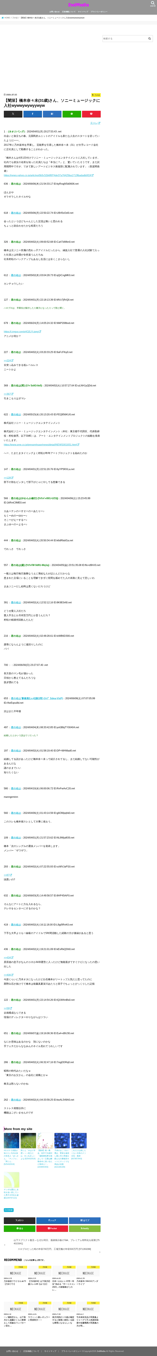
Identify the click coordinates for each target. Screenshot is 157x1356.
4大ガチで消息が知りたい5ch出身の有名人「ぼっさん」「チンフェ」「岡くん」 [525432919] (11, 1157)
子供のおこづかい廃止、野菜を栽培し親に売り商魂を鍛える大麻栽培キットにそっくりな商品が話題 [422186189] (61, 1158)
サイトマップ (83, 12)
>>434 (7, 957)
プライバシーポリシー (99, 12)
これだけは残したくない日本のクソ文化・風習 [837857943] (78, 1154)
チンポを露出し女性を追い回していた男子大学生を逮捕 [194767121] (11, 1194)
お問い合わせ (55, 12)
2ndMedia (78, 5)
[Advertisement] (52, 59)
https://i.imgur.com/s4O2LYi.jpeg (21, 331)
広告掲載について (69, 12)
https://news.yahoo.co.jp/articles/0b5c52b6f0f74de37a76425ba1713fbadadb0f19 (47, 175)
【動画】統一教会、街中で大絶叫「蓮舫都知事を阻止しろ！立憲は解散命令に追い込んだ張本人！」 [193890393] (45, 1158)
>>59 (6, 1008)
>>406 (7, 974)
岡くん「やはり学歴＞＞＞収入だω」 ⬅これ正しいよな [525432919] (28, 1154)
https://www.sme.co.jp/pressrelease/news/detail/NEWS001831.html (40, 444)
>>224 (7, 360)
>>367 (7, 394)
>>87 (6, 875)
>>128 (7, 477)
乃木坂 (10, 1210)
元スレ (94, 123)
